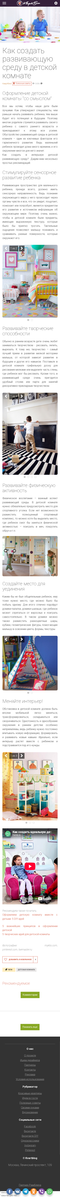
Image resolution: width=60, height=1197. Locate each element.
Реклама (30, 1074)
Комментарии (30, 995)
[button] (56, 3)
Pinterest (30, 1150)
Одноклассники (30, 1140)
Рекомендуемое (16, 983)
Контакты (30, 1069)
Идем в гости (30, 1098)
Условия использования (30, 1079)
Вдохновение (30, 1112)
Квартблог (7, 84)
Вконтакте (30, 1131)
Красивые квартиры (30, 1093)
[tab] (30, 3)
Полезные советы (23, 83)
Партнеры (30, 1065)
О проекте (30, 1055)
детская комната (26, 970)
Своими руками (30, 1107)
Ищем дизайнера (30, 1060)
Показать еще (30, 1027)
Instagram (30, 1145)
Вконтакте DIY (30, 1135)
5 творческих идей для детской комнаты (26, 934)
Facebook (30, 1126)
